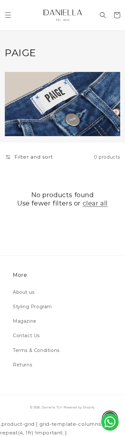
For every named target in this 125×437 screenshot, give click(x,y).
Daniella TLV (52, 407)
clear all (95, 203)
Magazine (25, 321)
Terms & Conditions (36, 350)
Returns (22, 365)
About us (24, 292)
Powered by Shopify (79, 407)
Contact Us (26, 335)
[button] (8, 15)
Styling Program (32, 307)
